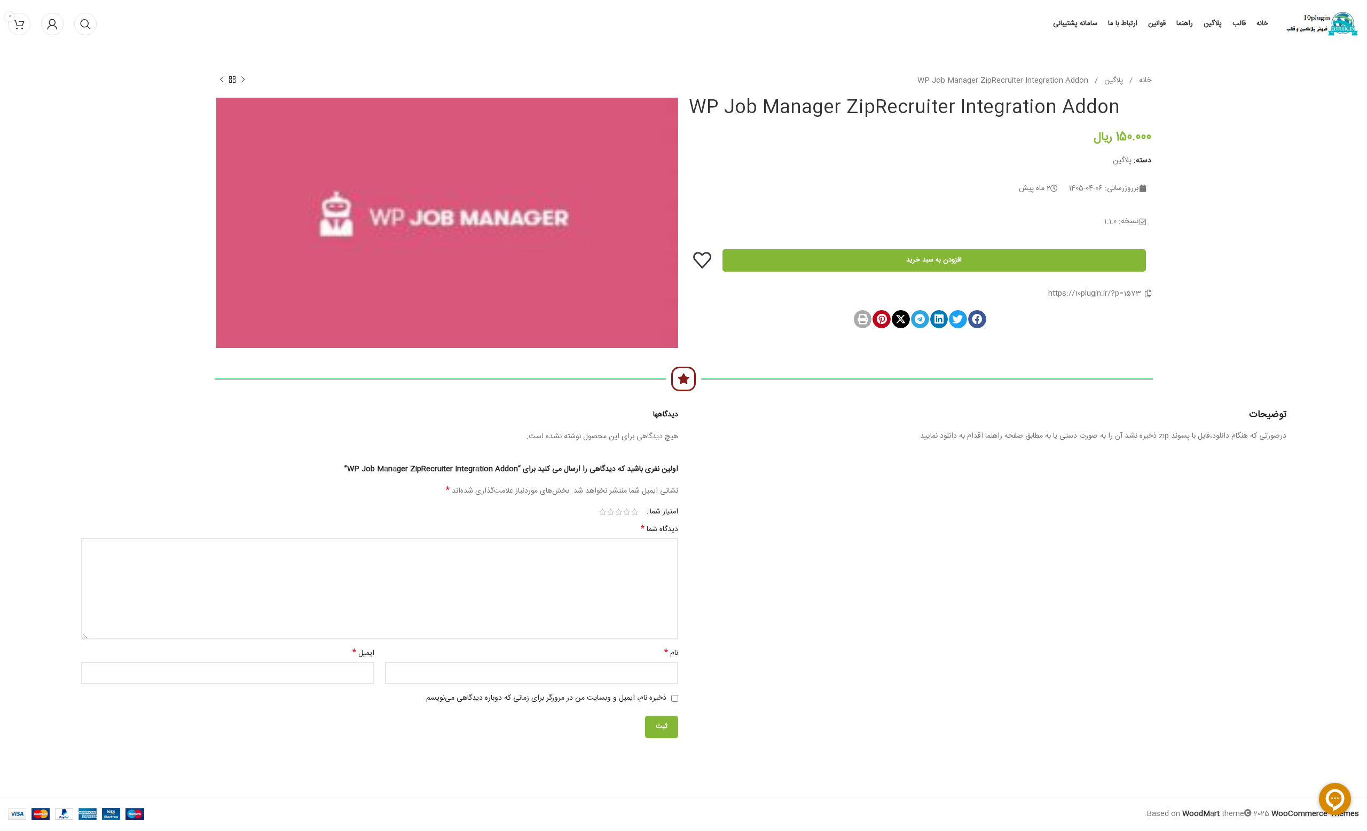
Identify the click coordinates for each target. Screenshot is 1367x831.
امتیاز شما (664, 512)
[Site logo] (1319, 24)
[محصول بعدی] (221, 80)
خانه (1144, 80)
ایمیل (363, 653)
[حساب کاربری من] (52, 24)
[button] (977, 319)
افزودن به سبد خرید (934, 260)
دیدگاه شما (659, 529)
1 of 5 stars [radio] (635, 512)
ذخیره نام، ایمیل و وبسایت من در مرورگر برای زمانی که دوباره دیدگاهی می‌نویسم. (545, 698)
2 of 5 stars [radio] (627, 512)
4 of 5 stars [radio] (611, 512)
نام (671, 653)
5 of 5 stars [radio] (603, 512)
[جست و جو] (85, 24)
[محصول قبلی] (243, 80)
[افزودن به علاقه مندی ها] (702, 260)
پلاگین (1112, 80)
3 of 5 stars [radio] (619, 512)
